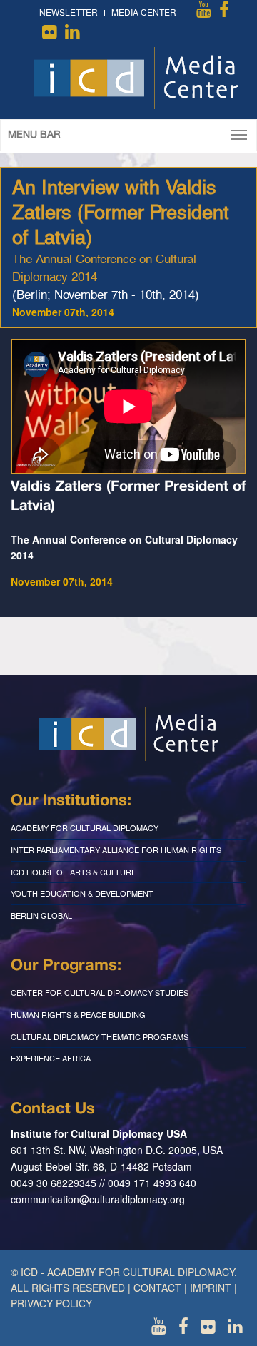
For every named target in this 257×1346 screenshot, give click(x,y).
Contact (157, 1287)
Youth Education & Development (82, 893)
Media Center (143, 12)
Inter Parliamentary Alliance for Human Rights (116, 849)
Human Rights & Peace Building (78, 1014)
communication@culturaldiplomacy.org (98, 1199)
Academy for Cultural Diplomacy (84, 827)
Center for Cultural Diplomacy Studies (99, 992)
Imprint (210, 1287)
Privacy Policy (51, 1303)
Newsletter (68, 12)
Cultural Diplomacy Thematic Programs (99, 1036)
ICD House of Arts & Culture (73, 871)
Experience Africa (51, 1058)
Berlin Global (41, 915)
